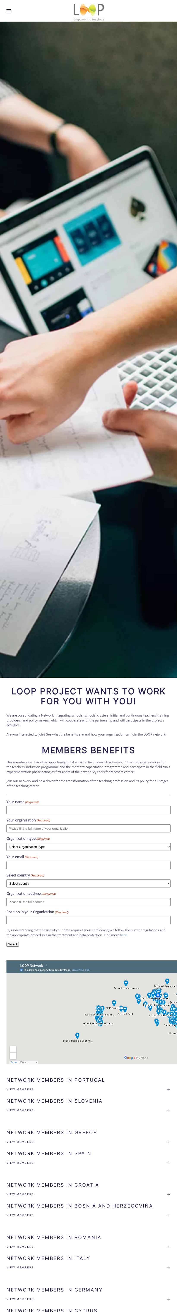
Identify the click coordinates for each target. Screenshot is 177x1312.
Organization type (28, 838)
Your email (22, 856)
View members (20, 1089)
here (123, 935)
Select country (25, 875)
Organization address (31, 893)
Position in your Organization (37, 911)
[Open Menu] (8, 11)
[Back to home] (88, 11)
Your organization (28, 820)
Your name (22, 801)
